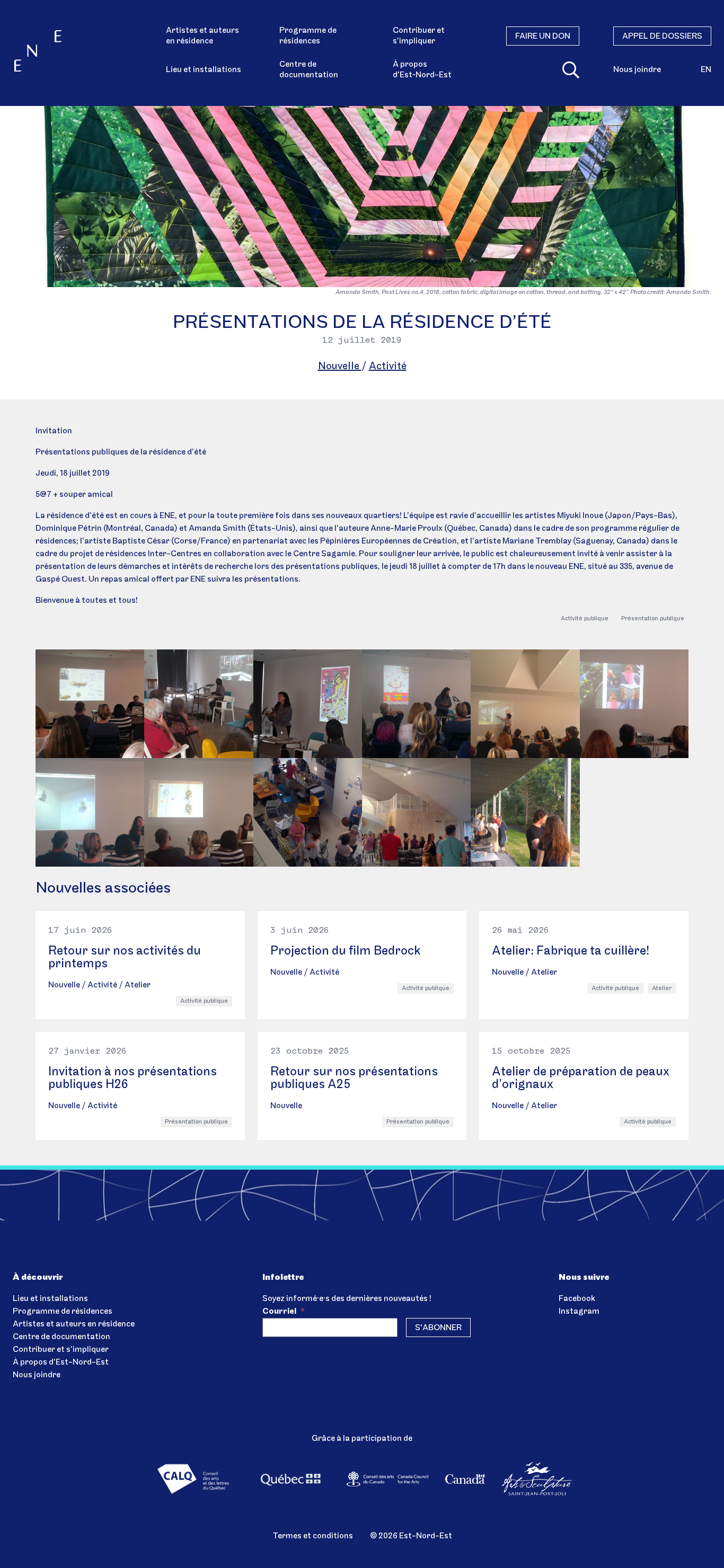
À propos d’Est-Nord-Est (61, 1362)
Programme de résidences (308, 36)
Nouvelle (339, 366)
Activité (388, 366)
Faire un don (542, 36)
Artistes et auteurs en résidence (202, 36)
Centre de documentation (308, 69)
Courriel (283, 1311)
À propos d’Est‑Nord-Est (422, 69)
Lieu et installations (203, 70)
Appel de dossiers (662, 36)
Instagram (579, 1311)
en (706, 70)
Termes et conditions (312, 1536)
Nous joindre (637, 70)
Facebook (577, 1299)
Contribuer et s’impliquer (419, 36)
